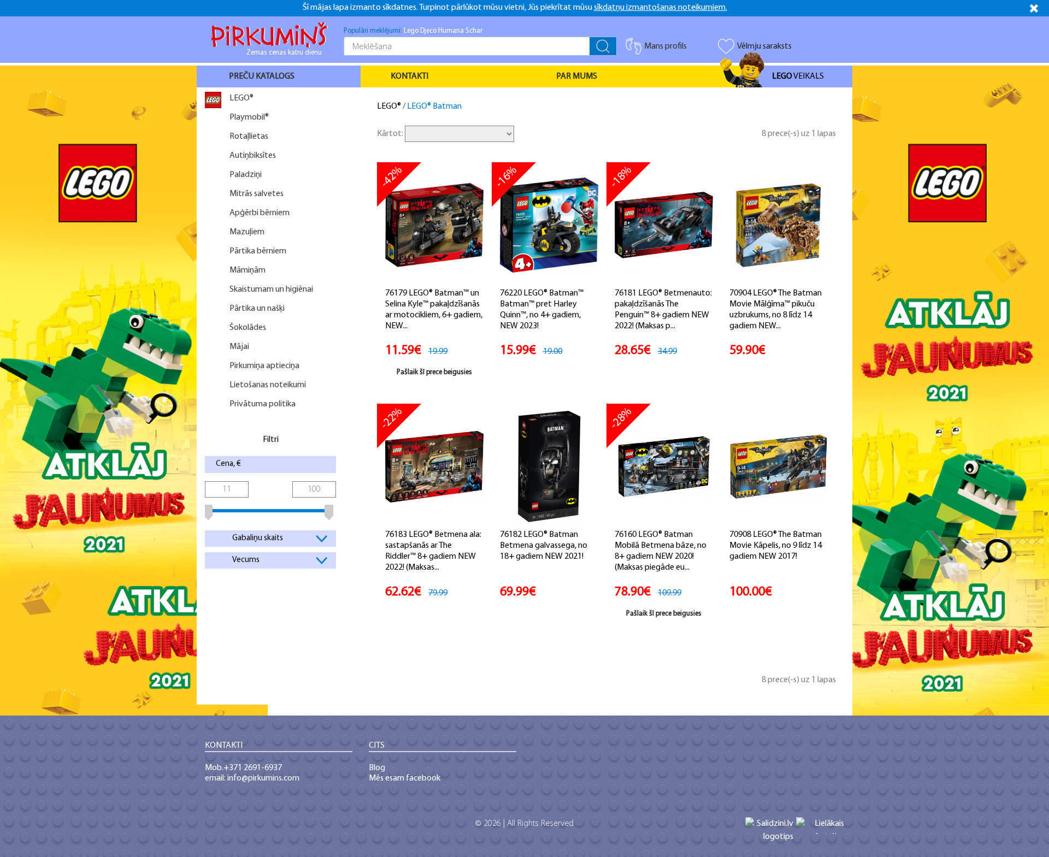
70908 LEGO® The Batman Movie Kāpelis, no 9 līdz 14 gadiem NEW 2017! (775, 545)
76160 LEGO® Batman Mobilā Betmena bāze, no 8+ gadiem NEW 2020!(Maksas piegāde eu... (660, 551)
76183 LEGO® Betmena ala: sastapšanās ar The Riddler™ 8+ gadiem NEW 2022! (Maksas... (433, 551)
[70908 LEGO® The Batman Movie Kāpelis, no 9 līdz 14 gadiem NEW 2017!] (778, 466)
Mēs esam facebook (404, 778)
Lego (411, 30)
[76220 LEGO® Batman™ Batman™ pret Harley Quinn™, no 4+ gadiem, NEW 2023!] (549, 225)
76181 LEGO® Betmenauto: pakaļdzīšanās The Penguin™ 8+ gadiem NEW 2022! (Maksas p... (663, 309)
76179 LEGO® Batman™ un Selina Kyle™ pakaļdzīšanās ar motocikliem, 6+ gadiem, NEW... (433, 309)
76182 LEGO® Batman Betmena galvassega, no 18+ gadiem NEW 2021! (543, 545)
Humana (451, 30)
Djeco (428, 30)
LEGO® (389, 106)
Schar (473, 30)
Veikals (798, 76)
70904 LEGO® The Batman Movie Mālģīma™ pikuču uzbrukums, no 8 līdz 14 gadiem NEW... (775, 309)
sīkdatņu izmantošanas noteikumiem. (660, 7)
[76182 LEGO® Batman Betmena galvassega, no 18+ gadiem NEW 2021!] (549, 466)
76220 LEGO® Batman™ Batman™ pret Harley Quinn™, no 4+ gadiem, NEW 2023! (542, 309)
